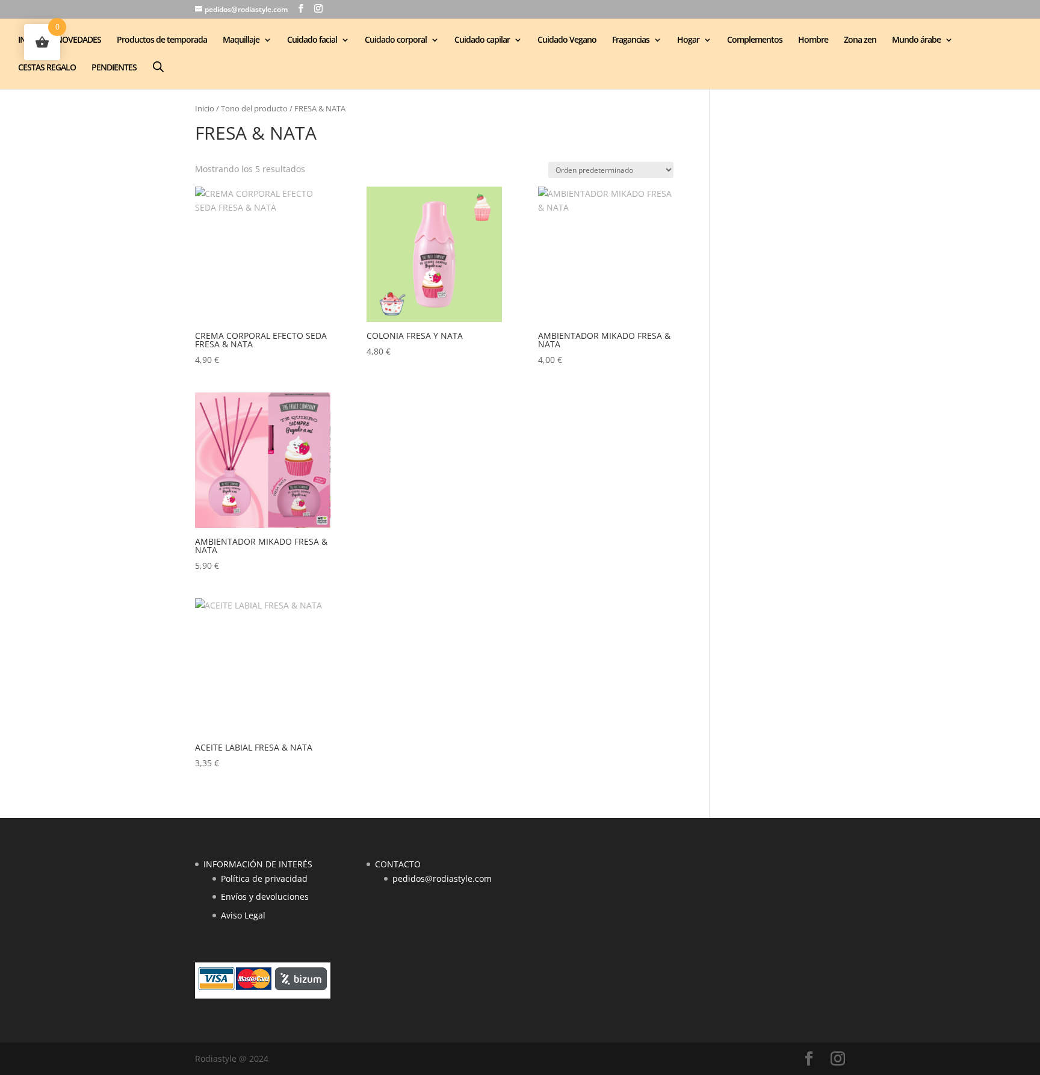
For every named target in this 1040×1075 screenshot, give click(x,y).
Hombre (813, 40)
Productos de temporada (162, 40)
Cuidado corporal (396, 40)
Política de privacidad (264, 878)
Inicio (204, 108)
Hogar (688, 40)
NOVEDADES (78, 40)
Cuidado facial (312, 40)
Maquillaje (241, 40)
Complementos (754, 40)
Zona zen (860, 40)
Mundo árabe (916, 40)
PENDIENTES (114, 68)
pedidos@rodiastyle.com (442, 878)
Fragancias (630, 40)
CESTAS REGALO (47, 68)
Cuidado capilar (482, 40)
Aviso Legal (243, 915)
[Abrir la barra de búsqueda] (158, 66)
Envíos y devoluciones (265, 896)
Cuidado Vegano (566, 40)
